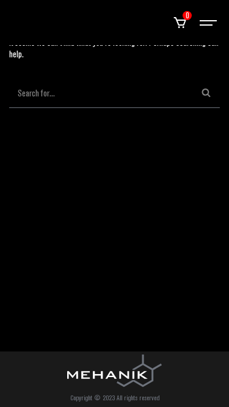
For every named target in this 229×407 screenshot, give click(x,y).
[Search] (206, 93)
